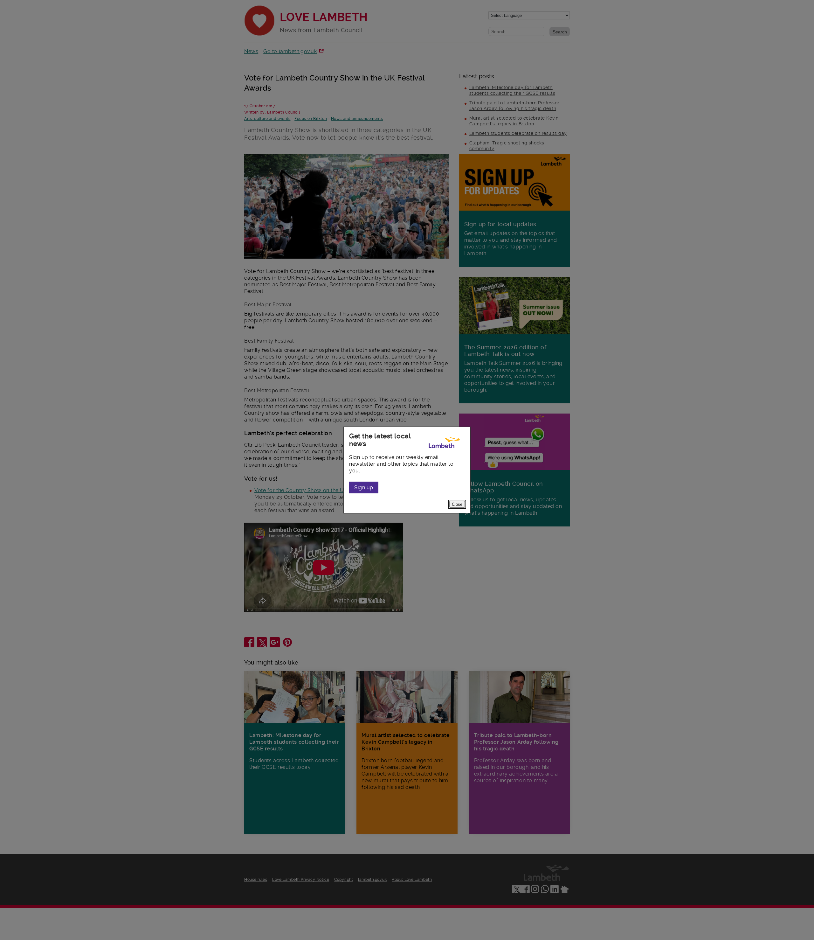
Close (457, 504)
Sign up (363, 487)
